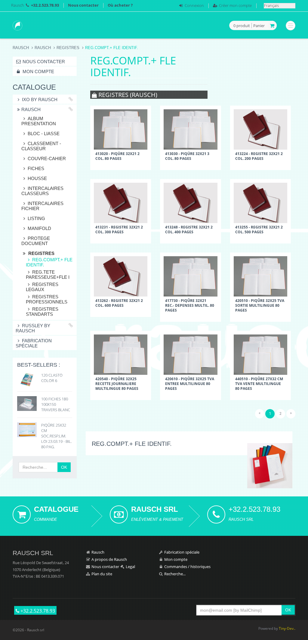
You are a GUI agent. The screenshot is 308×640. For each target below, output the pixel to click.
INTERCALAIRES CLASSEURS (42, 191)
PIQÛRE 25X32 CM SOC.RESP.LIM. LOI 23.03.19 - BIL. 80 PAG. (56, 435)
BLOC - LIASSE (44, 133)
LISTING (36, 218)
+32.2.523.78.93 (37, 610)
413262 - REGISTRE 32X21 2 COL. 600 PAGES (119, 303)
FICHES (36, 168)
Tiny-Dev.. (287, 628)
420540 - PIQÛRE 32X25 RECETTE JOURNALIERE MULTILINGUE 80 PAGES (116, 383)
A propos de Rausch (109, 559)
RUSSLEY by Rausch (33, 328)
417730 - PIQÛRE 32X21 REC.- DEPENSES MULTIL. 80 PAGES (189, 305)
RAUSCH (43, 47)
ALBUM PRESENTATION (38, 121)
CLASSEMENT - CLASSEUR (41, 146)
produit (241, 25)
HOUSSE (37, 178)
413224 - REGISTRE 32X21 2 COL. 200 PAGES (259, 156)
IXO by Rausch (39, 99)
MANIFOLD (39, 228)
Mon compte (37, 71)
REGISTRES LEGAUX (42, 287)
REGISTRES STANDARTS (42, 311)
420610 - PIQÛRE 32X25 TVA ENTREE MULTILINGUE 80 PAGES (189, 383)
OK (64, 467)
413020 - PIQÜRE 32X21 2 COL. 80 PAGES (117, 156)
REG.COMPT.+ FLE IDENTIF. (49, 262)
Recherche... (175, 573)
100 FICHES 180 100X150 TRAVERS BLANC (55, 404)
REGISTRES (68, 47)
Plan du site (101, 573)
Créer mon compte (235, 5)
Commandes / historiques (187, 566)
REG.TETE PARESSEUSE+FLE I (47, 274)
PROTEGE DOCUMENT (35, 241)
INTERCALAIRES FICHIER (42, 206)
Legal (130, 566)
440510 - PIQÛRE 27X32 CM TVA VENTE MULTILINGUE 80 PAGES (259, 383)
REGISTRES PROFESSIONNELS (46, 299)
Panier (259, 25)
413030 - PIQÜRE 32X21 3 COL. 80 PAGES (187, 156)
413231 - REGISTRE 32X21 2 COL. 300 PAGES (119, 229)
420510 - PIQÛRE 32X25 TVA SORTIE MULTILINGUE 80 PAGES (259, 305)
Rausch (17, 5)
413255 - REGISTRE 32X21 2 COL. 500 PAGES (259, 229)
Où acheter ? (120, 5)
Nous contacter (83, 5)
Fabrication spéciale (34, 343)
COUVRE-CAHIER (47, 158)
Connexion (194, 5)
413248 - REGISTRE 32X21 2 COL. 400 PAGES (189, 229)
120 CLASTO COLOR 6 (52, 377)
